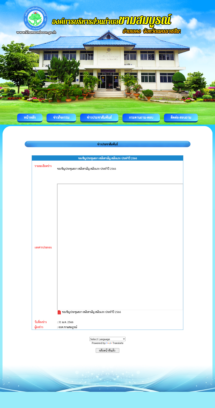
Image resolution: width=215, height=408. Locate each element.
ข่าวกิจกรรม (61, 117)
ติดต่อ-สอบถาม (181, 117)
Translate (117, 343)
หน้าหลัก (30, 117)
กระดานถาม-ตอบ (141, 117)
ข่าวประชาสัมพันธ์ (99, 117)
